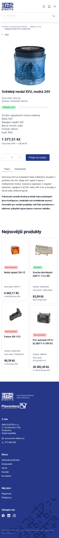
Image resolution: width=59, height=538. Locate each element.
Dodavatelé (7, 464)
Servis (4, 468)
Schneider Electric (19, 101)
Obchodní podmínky (11, 460)
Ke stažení (6, 476)
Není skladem (11, 267)
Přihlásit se (7, 498)
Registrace (6, 494)
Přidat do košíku (38, 157)
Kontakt (5, 472)
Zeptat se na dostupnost (35, 107)
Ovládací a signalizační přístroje (14, 27)
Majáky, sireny (35, 27)
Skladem (37, 267)
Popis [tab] (7, 169)
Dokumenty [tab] (20, 169)
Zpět (7, 35)
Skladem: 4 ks (9, 107)
